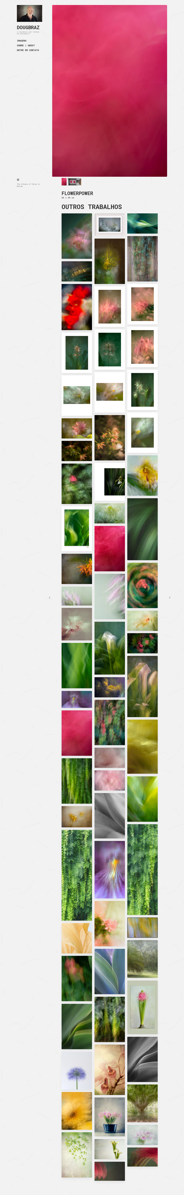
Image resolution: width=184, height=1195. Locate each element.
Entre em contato (28, 50)
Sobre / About (26, 45)
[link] (29, 13)
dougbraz (28, 27)
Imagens (21, 41)
